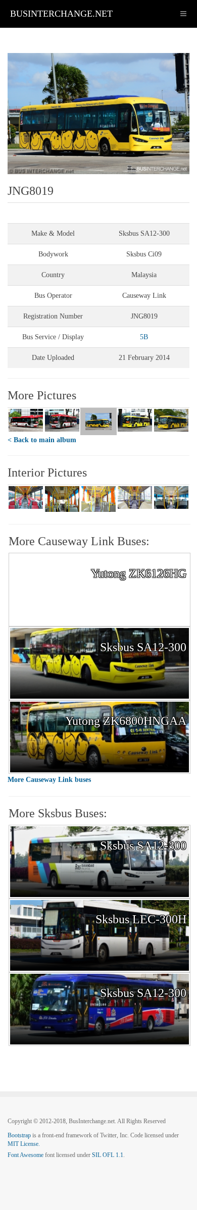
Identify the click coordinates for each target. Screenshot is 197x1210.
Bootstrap (19, 1135)
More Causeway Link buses (49, 779)
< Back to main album (42, 440)
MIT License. (24, 1143)
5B (144, 337)
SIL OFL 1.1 (107, 1155)
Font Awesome (25, 1155)
